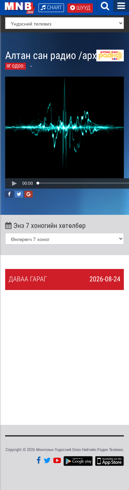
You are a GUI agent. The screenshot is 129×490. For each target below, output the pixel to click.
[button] (14, 183)
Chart (53, 7)
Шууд (82, 7)
